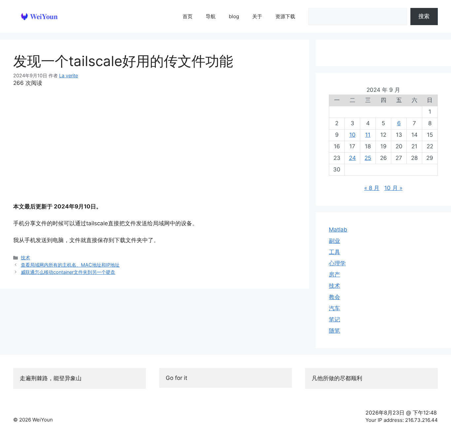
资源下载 (285, 16)
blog (234, 16)
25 (367, 158)
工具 (334, 252)
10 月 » (393, 188)
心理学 (337, 263)
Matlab (338, 229)
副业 (334, 240)
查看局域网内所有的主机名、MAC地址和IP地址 (70, 265)
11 (367, 134)
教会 (334, 297)
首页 (187, 16)
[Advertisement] (154, 145)
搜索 (424, 16)
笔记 (334, 319)
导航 (211, 16)
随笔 (334, 330)
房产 (334, 274)
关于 (257, 16)
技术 (25, 257)
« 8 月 (371, 188)
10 (352, 134)
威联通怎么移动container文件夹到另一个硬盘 (68, 272)
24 (352, 158)
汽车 (334, 308)
